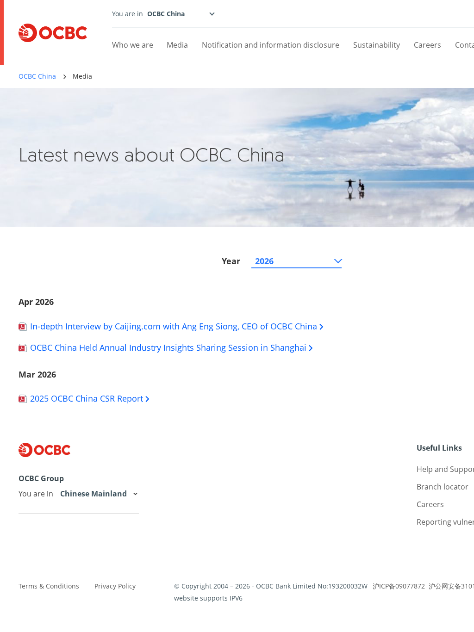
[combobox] (296, 260)
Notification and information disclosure (270, 45)
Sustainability (376, 45)
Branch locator (442, 487)
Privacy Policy (115, 586)
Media (177, 45)
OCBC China (37, 76)
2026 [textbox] (264, 260)
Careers (427, 45)
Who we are (132, 45)
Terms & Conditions (49, 586)
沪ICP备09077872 (399, 586)
